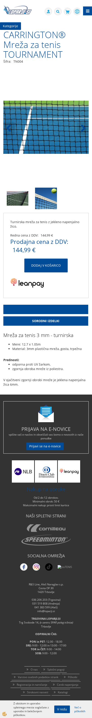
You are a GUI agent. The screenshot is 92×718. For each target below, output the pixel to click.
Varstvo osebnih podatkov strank (38, 677)
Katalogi (63, 692)
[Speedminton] (46, 540)
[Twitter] (36, 567)
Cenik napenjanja (67, 685)
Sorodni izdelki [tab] (45, 321)
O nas (34, 669)
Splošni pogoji (56, 669)
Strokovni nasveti (37, 692)
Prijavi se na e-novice (45, 446)
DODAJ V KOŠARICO (46, 265)
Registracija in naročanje (32, 685)
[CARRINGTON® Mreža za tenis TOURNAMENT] (17, 198)
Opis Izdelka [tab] (45, 309)
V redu (62, 709)
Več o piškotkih (79, 709)
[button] (83, 128)
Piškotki (72, 677)
